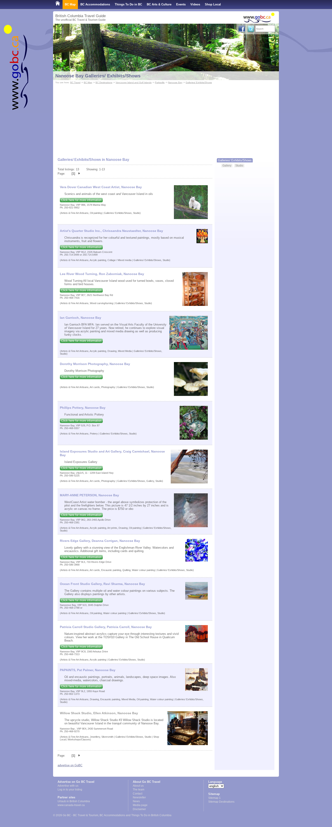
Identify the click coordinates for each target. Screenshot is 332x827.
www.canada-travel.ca (71, 805)
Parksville (160, 82)
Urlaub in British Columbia (74, 801)
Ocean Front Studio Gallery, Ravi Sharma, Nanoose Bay (102, 584)
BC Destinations (104, 82)
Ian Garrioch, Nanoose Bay (80, 317)
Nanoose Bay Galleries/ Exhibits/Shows (97, 75)
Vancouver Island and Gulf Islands (134, 82)
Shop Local (213, 4)
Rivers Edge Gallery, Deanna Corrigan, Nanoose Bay (100, 541)
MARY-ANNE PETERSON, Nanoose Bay (89, 495)
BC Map (70, 4)
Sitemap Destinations (221, 801)
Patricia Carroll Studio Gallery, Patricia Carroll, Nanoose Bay (106, 627)
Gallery (226, 165)
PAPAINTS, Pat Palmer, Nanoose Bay (87, 670)
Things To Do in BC (128, 4)
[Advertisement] (166, 118)
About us (138, 785)
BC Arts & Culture (159, 4)
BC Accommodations (95, 4)
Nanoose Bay (175, 82)
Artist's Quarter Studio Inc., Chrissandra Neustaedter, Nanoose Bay (111, 231)
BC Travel (75, 82)
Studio (239, 165)
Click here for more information (81, 200)
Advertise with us (68, 785)
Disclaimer (139, 809)
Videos (195, 4)
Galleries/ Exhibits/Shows (199, 82)
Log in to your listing (70, 789)
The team (138, 789)
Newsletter (139, 797)
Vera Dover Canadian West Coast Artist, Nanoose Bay (101, 187)
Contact (137, 793)
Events (181, 4)
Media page (140, 805)
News (136, 801)
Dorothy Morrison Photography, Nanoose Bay (95, 364)
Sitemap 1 (214, 798)
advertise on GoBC (70, 765)
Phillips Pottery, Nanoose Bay (82, 407)
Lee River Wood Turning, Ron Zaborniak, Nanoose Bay (102, 274)
